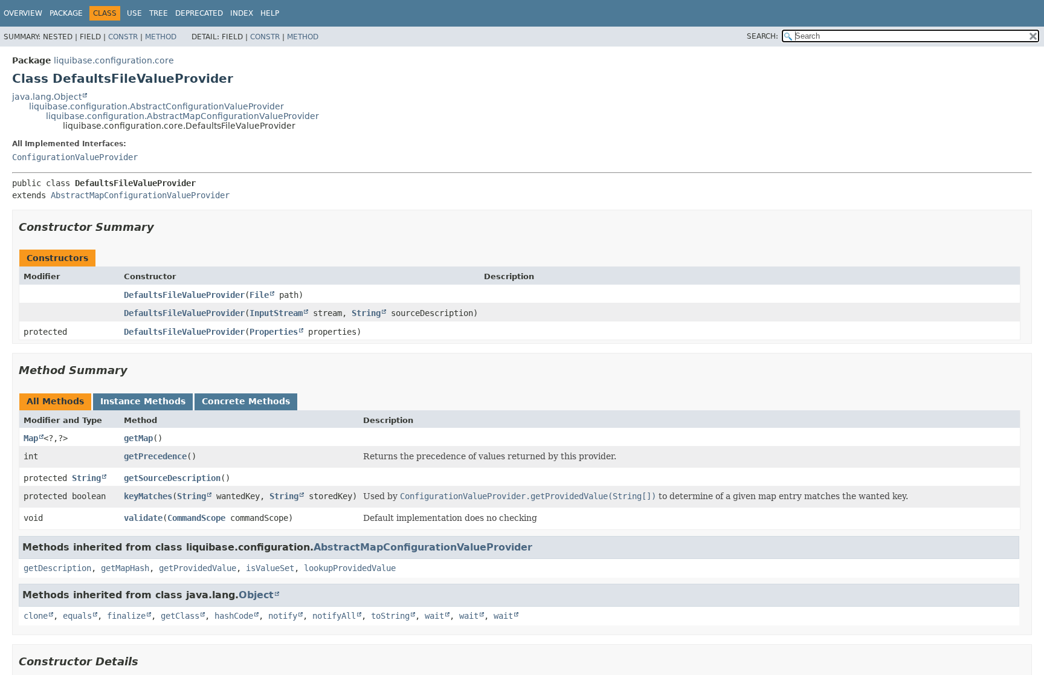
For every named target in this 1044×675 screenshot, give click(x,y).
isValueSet (270, 568)
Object (256, 595)
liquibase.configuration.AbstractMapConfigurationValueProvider (182, 116)
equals (77, 616)
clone (36, 616)
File (259, 295)
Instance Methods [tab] (142, 401)
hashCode (233, 616)
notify (282, 616)
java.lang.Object (47, 97)
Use (134, 13)
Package (66, 13)
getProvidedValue (197, 568)
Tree (158, 13)
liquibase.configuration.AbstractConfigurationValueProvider (156, 106)
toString (390, 616)
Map (31, 438)
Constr (123, 37)
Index (241, 13)
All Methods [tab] (55, 401)
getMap (138, 438)
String (366, 313)
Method (160, 37)
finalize (126, 616)
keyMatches (148, 496)
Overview (23, 13)
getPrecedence (155, 456)
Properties (274, 332)
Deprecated (199, 13)
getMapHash (125, 568)
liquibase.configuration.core (114, 60)
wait (434, 616)
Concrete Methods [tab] (246, 401)
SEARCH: (762, 36)
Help (269, 13)
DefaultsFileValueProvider (184, 295)
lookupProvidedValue (350, 568)
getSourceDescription (172, 478)
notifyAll (334, 616)
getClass (180, 616)
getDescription (57, 568)
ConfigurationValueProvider (75, 157)
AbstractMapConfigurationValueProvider (140, 195)
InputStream (276, 313)
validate (143, 518)
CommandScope (196, 518)
